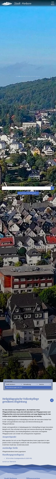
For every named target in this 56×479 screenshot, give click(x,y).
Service (41, 384)
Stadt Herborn (10, 384)
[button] (52, 188)
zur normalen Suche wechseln (27, 193)
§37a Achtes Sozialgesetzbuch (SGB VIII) (19, 458)
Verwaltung (27, 384)
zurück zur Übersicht (9, 461)
